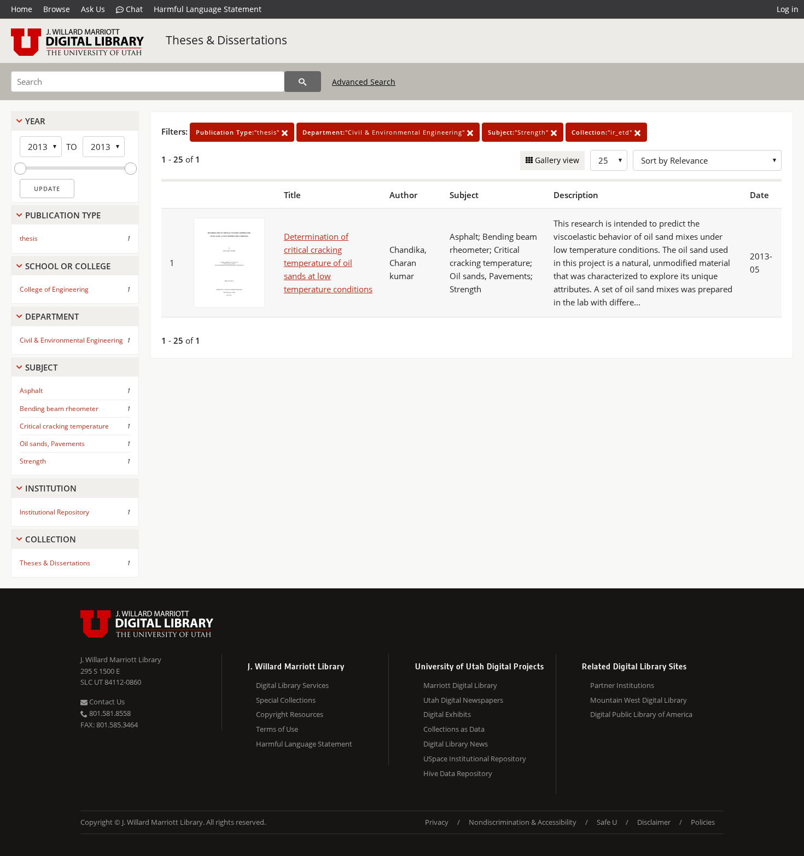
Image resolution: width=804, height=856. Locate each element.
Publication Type (63, 215)
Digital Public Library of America (641, 714)
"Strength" (519, 132)
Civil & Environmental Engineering (71, 340)
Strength (33, 461)
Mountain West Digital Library (638, 700)
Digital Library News (455, 744)
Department (52, 316)
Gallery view (556, 160)
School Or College (67, 266)
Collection (50, 539)
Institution (51, 488)
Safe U (607, 822)
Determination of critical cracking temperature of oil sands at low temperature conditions (328, 262)
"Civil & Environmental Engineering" (384, 132)
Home (21, 9)
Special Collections (286, 700)
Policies (703, 822)
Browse (56, 9)
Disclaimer (654, 822)
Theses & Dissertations (226, 40)
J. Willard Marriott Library (120, 659)
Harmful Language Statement (207, 9)
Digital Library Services (292, 685)
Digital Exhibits (447, 714)
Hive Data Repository (457, 773)
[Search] (302, 81)
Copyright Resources (289, 714)
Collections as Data (454, 729)
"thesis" (239, 132)
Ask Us (93, 9)
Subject (41, 367)
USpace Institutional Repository (474, 759)
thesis (29, 238)
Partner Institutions (622, 685)
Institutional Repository (54, 512)
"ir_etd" (603, 132)
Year (35, 120)
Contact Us (106, 702)
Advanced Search (363, 82)
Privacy (436, 822)
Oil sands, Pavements (52, 443)
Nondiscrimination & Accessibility (522, 822)
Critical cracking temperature (64, 426)
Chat (133, 9)
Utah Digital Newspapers (463, 700)
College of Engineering (54, 289)
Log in (788, 9)
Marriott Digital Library (460, 685)
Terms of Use (277, 729)
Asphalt (31, 390)
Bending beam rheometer (59, 408)
